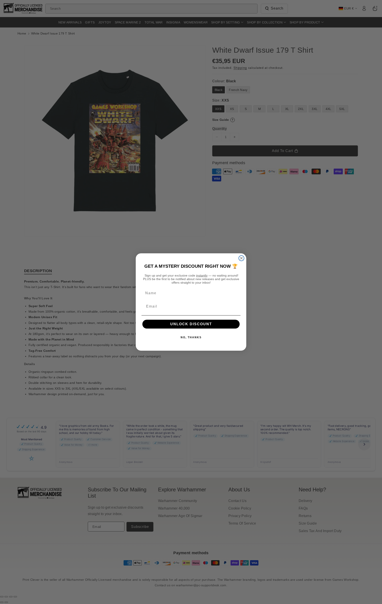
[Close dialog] (241, 258)
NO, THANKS (191, 337)
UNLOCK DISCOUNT (191, 324)
